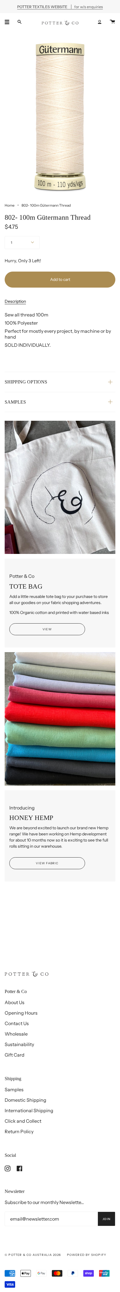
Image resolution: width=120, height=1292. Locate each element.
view (47, 629)
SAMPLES (15, 401)
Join (106, 1219)
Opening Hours (21, 1013)
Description (15, 301)
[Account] (100, 22)
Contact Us (17, 1023)
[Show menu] (9, 21)
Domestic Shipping (25, 1100)
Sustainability (19, 1044)
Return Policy (19, 1131)
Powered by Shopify (87, 1255)
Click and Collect (23, 1121)
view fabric (47, 863)
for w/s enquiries (60, 6)
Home (10, 205)
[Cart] (112, 22)
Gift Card (14, 1055)
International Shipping (29, 1110)
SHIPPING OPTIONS (26, 381)
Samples (14, 1089)
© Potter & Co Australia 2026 (33, 1255)
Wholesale (16, 1034)
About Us (14, 1002)
